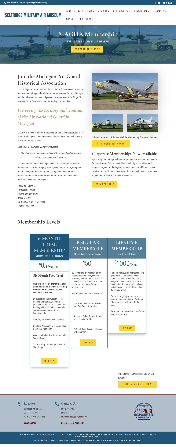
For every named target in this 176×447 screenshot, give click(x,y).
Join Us (69, 19)
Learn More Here (104, 184)
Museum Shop (140, 11)
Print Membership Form (111, 143)
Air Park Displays (83, 11)
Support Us (158, 11)
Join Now (49, 360)
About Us (102, 11)
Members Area (86, 19)
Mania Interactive (131, 440)
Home (68, 11)
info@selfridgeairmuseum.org (74, 416)
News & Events (120, 11)
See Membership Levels (87, 49)
